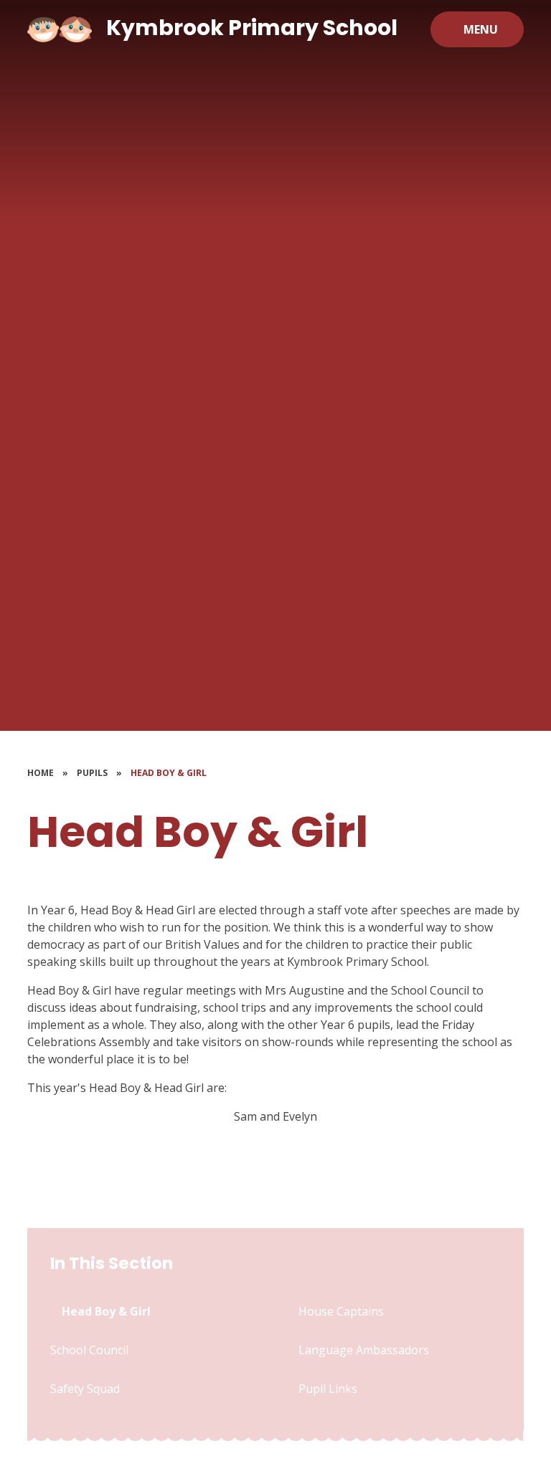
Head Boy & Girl (169, 773)
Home (40, 773)
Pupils (92, 773)
